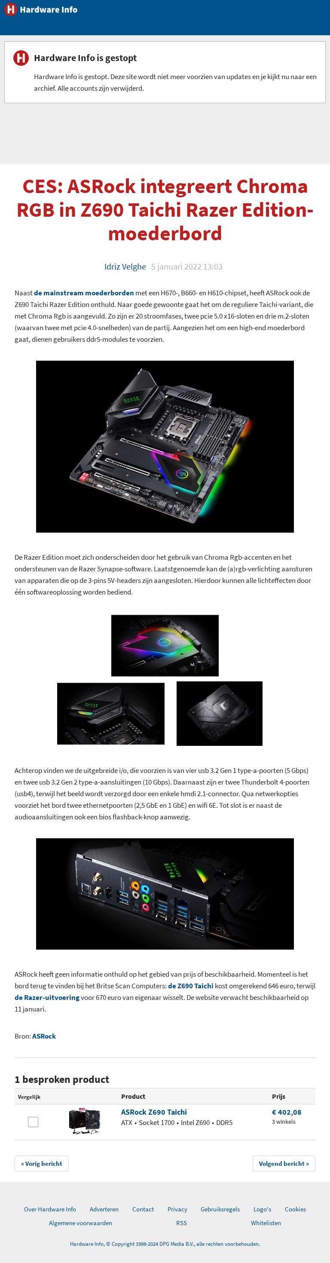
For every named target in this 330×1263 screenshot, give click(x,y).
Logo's (262, 1209)
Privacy (177, 1209)
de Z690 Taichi (191, 985)
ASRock (44, 1036)
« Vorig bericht (41, 1163)
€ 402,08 (287, 1112)
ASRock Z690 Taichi (154, 1112)
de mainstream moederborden (84, 292)
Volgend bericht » (284, 1163)
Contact (143, 1209)
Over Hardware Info (50, 1209)
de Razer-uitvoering (47, 997)
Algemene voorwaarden (80, 1223)
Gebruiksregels (220, 1209)
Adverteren (104, 1209)
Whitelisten (266, 1223)
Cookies (295, 1209)
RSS (181, 1223)
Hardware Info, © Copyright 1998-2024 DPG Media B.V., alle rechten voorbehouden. (165, 1244)
